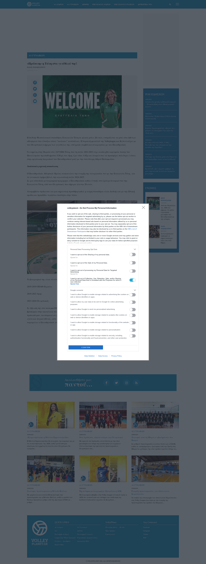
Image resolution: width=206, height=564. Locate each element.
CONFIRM (85, 347)
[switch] (132, 254)
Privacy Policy (116, 356)
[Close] (144, 208)
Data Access (103, 356)
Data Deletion (89, 356)
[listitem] (103, 249)
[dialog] (103, 282)
